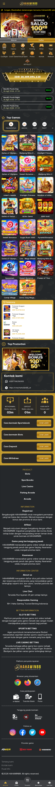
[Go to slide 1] (28, 369)
